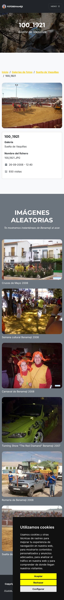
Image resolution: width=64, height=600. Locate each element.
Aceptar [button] (38, 576)
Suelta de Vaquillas (47, 72)
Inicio (5, 72)
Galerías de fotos (22, 72)
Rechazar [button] (38, 582)
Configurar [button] (38, 589)
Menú (54, 6)
